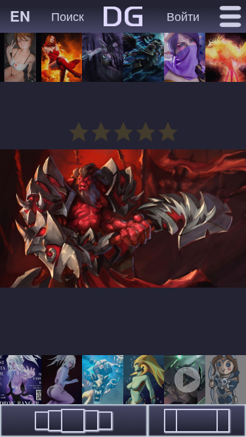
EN (20, 15)
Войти (183, 15)
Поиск (67, 15)
